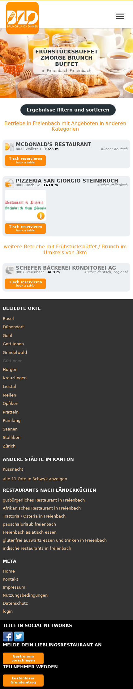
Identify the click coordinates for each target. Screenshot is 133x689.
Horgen (10, 369)
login (8, 611)
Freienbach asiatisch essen (30, 532)
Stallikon (11, 437)
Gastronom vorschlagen (23, 658)
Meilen (9, 395)
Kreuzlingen (15, 378)
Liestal (9, 386)
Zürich (9, 446)
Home (9, 571)
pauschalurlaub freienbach (29, 524)
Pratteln (11, 412)
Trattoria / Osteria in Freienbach (34, 516)
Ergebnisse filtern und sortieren (68, 110)
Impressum (14, 587)
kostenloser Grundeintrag (23, 680)
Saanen (10, 429)
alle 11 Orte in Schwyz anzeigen (35, 479)
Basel (8, 318)
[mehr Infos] (25, 205)
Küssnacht (13, 469)
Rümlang (11, 420)
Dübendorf (13, 327)
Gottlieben (13, 344)
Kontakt (10, 579)
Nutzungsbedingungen (25, 595)
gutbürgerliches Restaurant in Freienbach (44, 500)
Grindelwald (15, 352)
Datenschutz (15, 603)
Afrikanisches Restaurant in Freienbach (42, 508)
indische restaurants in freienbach (37, 548)
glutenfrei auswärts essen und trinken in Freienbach (55, 540)
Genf (7, 335)
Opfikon (10, 403)
